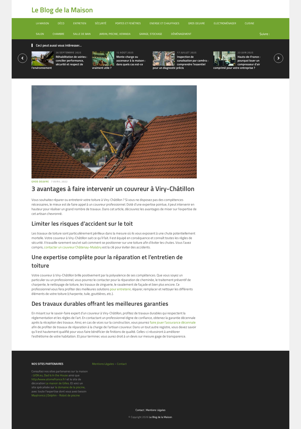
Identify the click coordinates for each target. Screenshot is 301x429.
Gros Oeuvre (196, 23)
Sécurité (100, 23)
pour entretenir (120, 289)
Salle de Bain (82, 34)
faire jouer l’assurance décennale (173, 322)
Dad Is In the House (56, 375)
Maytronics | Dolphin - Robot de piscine (56, 395)
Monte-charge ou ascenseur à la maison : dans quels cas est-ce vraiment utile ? (118, 62)
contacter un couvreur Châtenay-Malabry (73, 247)
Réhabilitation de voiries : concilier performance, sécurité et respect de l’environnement (59, 62)
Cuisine (249, 23)
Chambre (58, 34)
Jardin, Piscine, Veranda (114, 34)
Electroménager (225, 23)
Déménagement (181, 34)
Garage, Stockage (150, 34)
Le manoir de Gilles (57, 383)
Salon (40, 34)
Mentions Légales (103, 364)
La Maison (42, 23)
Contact (122, 364)
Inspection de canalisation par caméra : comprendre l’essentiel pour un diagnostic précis (180, 62)
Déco (61, 23)
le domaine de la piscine (70, 387)
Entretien (79, 23)
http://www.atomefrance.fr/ (49, 379)
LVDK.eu (38, 375)
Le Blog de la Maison (62, 9)
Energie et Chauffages (164, 23)
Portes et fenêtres (128, 23)
